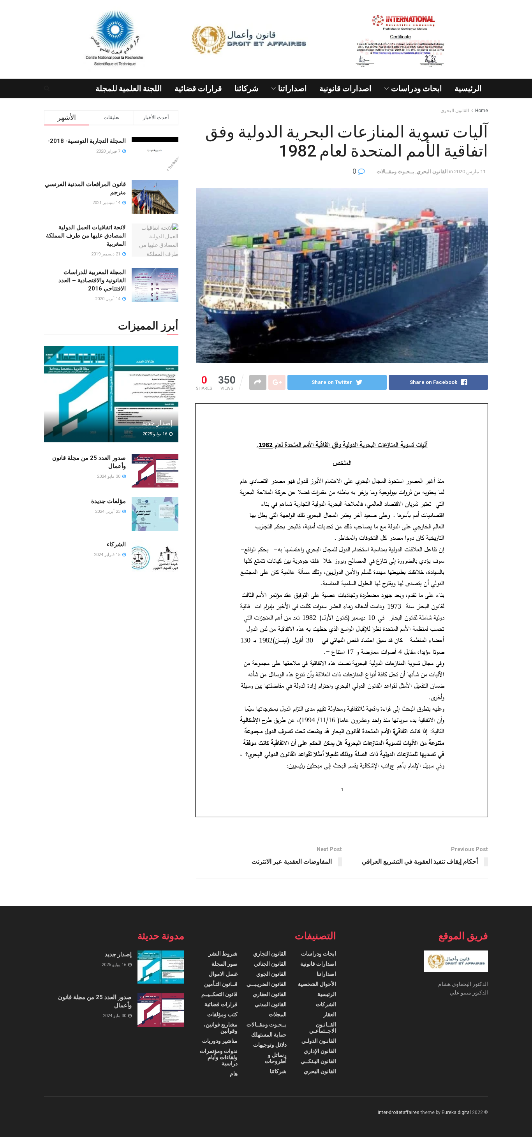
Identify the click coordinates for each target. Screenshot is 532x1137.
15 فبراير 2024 (108, 554)
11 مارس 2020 (470, 171)
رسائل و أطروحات (276, 1058)
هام (234, 1073)
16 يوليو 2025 (155, 433)
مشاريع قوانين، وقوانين (221, 1027)
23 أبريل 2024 (108, 511)
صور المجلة (224, 964)
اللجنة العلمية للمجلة (128, 88)
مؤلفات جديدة (108, 501)
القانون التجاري (270, 953)
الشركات (326, 1004)
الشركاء (116, 544)
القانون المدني (271, 1004)
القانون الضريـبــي (267, 984)
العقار (329, 1014)
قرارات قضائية (198, 88)
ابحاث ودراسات (416, 88)
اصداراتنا (292, 88)
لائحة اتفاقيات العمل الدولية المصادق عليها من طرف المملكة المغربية (86, 235)
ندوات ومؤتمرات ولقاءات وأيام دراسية (219, 1057)
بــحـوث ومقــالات (395, 171)
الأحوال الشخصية (317, 984)
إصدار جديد (157, 423)
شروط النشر (223, 953)
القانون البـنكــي (318, 1061)
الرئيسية (468, 88)
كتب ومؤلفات (222, 1014)
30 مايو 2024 (109, 476)
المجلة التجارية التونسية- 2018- (87, 140)
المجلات (278, 1014)
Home (481, 110)
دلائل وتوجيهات (270, 1045)
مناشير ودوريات (220, 1041)
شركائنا (246, 88)
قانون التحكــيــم (219, 994)
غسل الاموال (223, 974)
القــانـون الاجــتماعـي (322, 1027)
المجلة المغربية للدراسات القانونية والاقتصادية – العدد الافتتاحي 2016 (92, 280)
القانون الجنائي (270, 964)
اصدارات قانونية (345, 88)
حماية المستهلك (269, 1034)
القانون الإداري (320, 1051)
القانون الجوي (271, 974)
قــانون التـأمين (221, 984)
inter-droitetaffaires (398, 1112)
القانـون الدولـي (318, 1041)
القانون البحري (454, 110)
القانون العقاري (270, 994)
